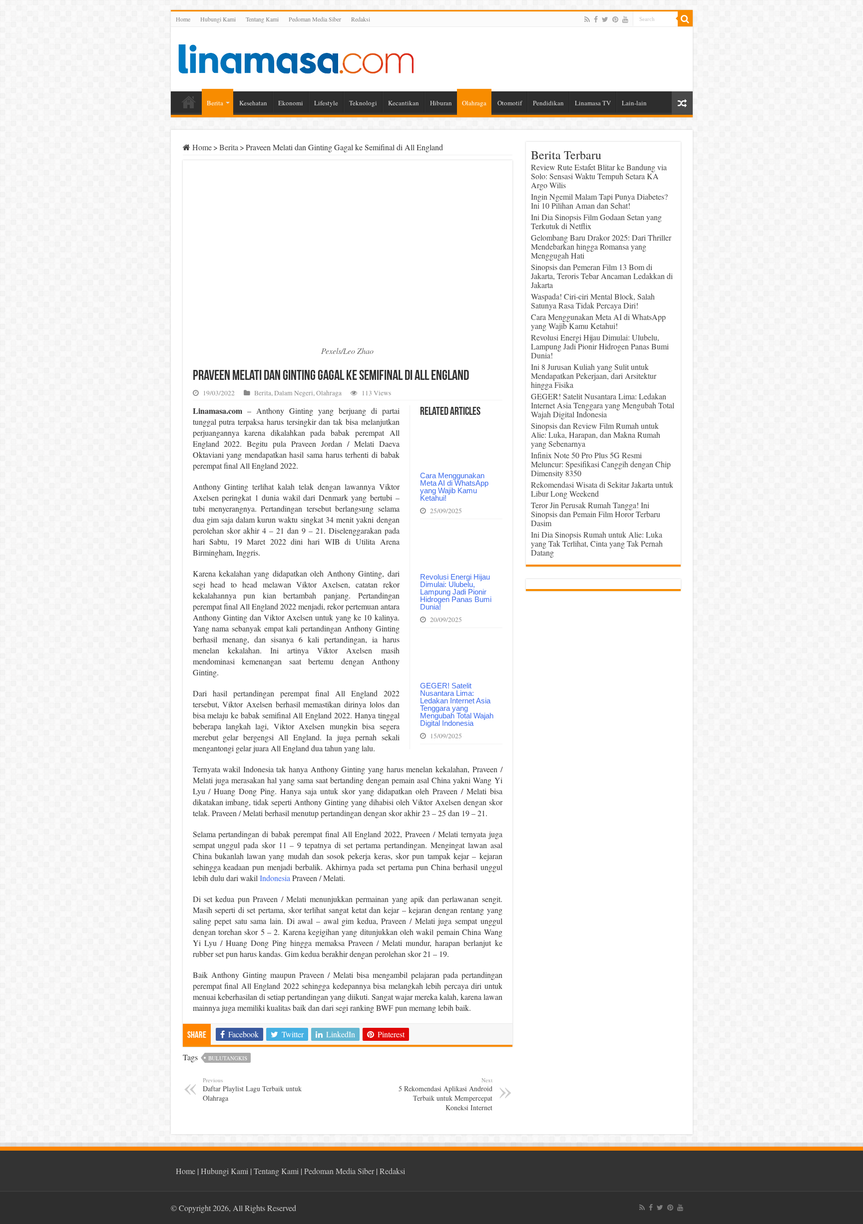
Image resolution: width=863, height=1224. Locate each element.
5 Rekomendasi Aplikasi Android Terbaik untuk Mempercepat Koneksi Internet (445, 1094)
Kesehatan (253, 102)
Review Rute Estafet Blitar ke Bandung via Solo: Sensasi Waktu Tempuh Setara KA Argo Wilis (599, 176)
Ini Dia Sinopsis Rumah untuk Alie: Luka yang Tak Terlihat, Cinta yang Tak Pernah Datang (597, 543)
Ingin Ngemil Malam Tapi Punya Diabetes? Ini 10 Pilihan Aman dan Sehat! (599, 201)
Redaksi (360, 19)
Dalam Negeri (293, 392)
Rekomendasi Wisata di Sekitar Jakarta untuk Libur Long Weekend (602, 489)
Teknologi (363, 102)
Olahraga (474, 102)
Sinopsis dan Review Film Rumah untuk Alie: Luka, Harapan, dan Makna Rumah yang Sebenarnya (595, 434)
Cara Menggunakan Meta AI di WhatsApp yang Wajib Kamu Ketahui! (454, 486)
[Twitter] (605, 19)
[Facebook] (596, 19)
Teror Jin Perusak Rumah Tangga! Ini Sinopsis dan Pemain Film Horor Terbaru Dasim (595, 514)
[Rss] (587, 19)
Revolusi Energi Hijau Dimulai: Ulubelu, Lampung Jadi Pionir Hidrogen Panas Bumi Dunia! (455, 592)
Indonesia (275, 878)
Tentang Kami (262, 19)
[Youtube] (625, 19)
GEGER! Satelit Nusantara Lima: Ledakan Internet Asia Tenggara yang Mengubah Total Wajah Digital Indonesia (456, 704)
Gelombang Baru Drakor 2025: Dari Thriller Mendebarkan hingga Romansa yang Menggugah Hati (601, 246)
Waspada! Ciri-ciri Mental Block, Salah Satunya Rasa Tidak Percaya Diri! (593, 300)
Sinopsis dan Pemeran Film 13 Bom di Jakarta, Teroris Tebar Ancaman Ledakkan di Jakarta (602, 276)
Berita (215, 102)
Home (183, 19)
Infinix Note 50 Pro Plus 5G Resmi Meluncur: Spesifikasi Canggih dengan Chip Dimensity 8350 (601, 464)
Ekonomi (290, 102)
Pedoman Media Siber (315, 19)
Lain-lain (634, 102)
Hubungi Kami (218, 19)
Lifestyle (326, 102)
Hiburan (441, 102)
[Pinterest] (615, 19)
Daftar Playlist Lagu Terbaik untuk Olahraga (252, 1089)
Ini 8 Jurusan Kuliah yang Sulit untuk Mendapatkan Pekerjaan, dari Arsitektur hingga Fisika (593, 375)
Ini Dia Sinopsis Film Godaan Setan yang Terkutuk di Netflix (596, 221)
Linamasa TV (593, 102)
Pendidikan (548, 102)
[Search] (685, 18)
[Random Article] (682, 103)
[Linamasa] (296, 57)
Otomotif (509, 102)
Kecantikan (403, 102)
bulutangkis (227, 1058)
